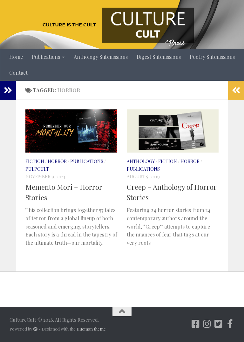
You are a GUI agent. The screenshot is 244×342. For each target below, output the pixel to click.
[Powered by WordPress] (35, 329)
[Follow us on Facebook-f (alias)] (230, 323)
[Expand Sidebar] (8, 90)
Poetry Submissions (212, 56)
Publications (46, 56)
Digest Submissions (159, 56)
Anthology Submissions (101, 56)
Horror (57, 161)
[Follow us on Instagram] (207, 323)
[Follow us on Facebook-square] (195, 323)
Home (16, 56)
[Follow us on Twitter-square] (218, 323)
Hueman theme (91, 329)
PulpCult (37, 169)
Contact (18, 72)
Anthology (141, 161)
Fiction (34, 161)
